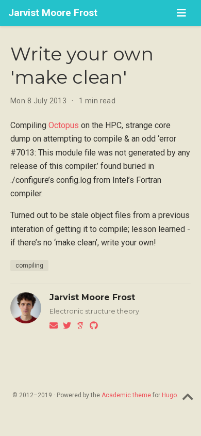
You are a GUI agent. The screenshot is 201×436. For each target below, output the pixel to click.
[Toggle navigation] (181, 13)
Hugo (169, 395)
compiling (29, 265)
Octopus (63, 125)
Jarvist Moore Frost (52, 13)
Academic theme (126, 395)
